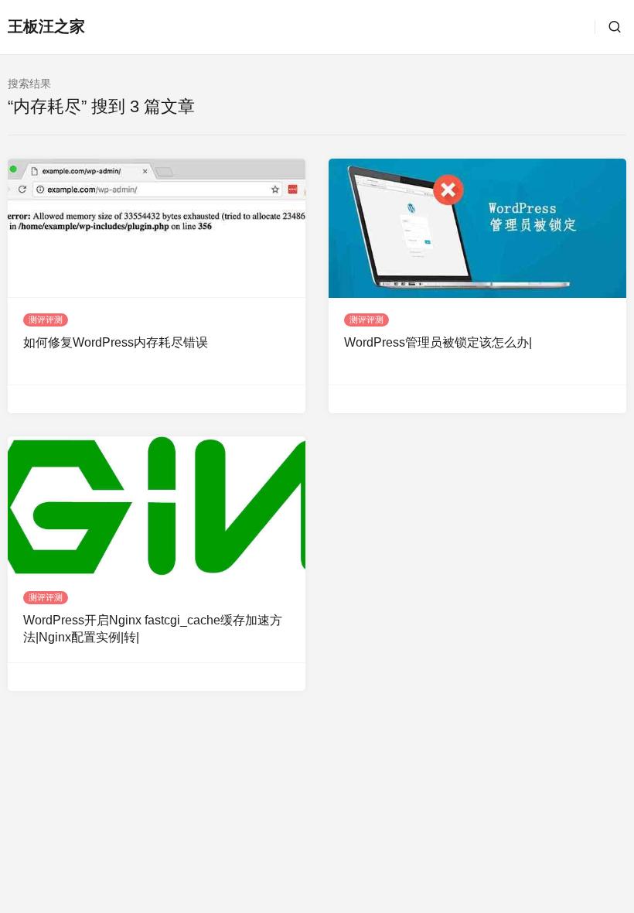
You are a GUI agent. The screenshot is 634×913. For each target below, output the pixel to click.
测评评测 (46, 319)
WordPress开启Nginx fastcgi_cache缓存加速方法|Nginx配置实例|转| (152, 629)
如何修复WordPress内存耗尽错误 (115, 342)
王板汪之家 (46, 26)
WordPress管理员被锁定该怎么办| (438, 342)
